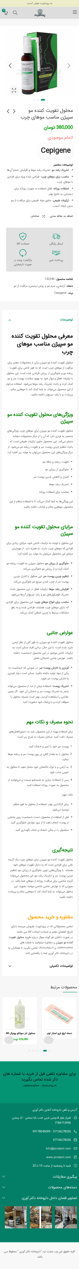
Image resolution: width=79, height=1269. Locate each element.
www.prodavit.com (58, 1157)
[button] (49, 1051)
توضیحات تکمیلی (61, 965)
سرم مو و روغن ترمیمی (42, 286)
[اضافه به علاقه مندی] (45, 1000)
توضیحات (66, 319)
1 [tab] (43, 100)
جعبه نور (14, 90)
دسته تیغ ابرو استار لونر (59, 1033)
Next (10, 66)
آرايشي (61, 286)
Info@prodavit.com (58, 1148)
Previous (69, 66)
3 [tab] (35, 100)
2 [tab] (38, 100)
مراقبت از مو (21, 286)
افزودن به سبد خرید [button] (9, 1040)
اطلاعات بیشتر (48, 1040)
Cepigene (56, 151)
